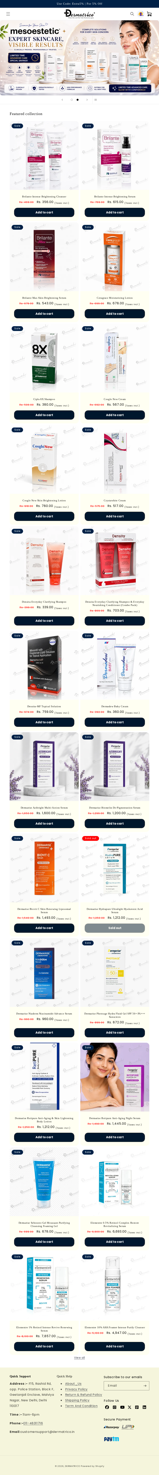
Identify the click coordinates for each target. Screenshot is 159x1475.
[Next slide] (87, 100)
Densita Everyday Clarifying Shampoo (44, 601)
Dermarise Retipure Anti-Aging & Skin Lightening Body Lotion (44, 1120)
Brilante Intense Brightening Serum (114, 196)
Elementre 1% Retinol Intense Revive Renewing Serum (44, 1329)
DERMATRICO (72, 1466)
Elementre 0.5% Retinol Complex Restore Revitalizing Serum (115, 1224)
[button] (8, 14)
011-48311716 (33, 1423)
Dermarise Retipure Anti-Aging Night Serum (114, 1118)
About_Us (73, 1383)
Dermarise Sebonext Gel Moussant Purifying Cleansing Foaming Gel (44, 1224)
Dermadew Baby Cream (114, 706)
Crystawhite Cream (115, 500)
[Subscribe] (145, 1385)
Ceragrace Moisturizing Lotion (115, 297)
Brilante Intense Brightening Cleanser (44, 196)
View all (79, 1358)
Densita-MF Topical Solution (44, 706)
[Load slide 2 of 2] (77, 100)
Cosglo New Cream (115, 399)
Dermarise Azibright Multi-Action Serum (44, 807)
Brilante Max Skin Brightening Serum (44, 297)
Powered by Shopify (92, 1466)
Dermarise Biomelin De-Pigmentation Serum (114, 807)
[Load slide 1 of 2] (72, 100)
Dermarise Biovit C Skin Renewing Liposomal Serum (44, 911)
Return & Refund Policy (83, 1394)
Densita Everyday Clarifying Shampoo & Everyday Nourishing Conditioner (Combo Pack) (114, 603)
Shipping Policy (77, 1400)
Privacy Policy (76, 1389)
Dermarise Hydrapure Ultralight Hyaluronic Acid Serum (115, 911)
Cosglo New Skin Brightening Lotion (44, 500)
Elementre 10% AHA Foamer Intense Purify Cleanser (115, 1327)
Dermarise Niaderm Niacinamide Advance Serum (44, 1013)
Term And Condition (81, 1406)
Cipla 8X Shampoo (44, 399)
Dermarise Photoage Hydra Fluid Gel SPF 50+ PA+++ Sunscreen (114, 1015)
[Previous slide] (62, 100)
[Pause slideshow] (96, 100)
